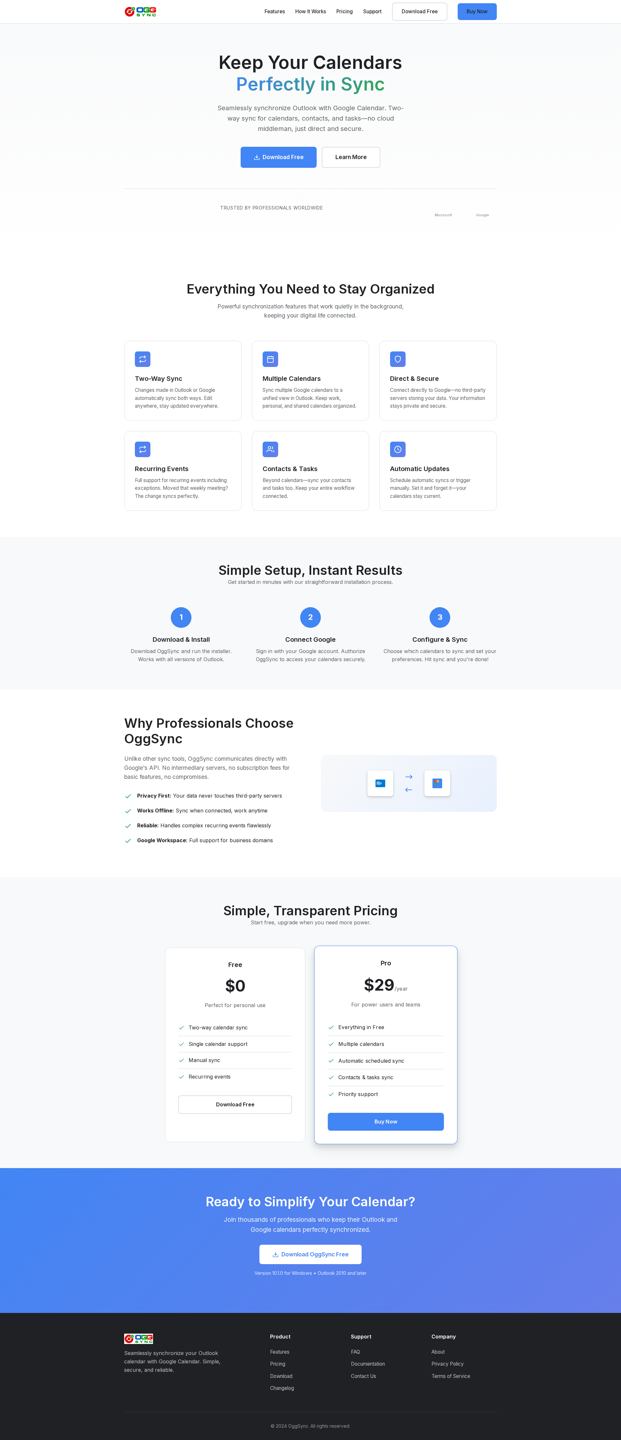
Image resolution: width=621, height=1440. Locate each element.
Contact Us (363, 1376)
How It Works (310, 11)
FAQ (355, 1352)
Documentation (368, 1364)
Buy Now (477, 11)
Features (275, 11)
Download (281, 1376)
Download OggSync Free (315, 1254)
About (438, 1352)
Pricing (344, 11)
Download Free (420, 11)
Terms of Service (450, 1376)
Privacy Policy (447, 1364)
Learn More (351, 157)
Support (372, 11)
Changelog (282, 1388)
